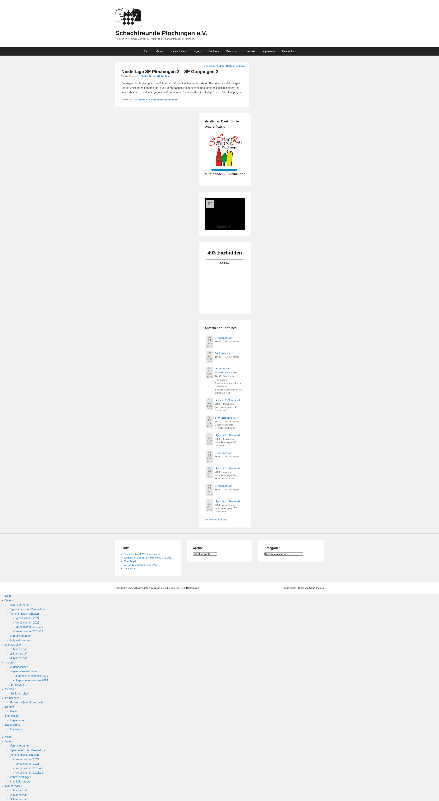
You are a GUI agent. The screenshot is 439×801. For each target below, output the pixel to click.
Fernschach (232, 51)
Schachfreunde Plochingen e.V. (161, 33)
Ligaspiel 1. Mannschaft (228, 400)
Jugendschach (19, 667)
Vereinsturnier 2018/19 (29, 631)
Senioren (214, 51)
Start (146, 51)
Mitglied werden (20, 640)
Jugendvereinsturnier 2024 (31, 680)
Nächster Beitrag (235, 66)
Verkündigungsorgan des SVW (140, 564)
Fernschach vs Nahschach (26, 702)
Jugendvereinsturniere (24, 671)
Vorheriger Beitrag (214, 66)
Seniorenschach (223, 337)
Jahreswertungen (20, 635)
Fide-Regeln (130, 561)
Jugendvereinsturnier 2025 (31, 675)
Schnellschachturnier (226, 417)
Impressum (269, 51)
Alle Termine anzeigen (216, 519)
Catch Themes (316, 588)
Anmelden (129, 568)
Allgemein (156, 99)
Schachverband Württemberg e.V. (142, 554)
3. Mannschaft (18, 658)
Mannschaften (178, 51)
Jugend (197, 51)
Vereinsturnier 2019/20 (29, 626)
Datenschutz (289, 51)
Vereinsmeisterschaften (24, 613)
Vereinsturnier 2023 (27, 622)
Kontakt (251, 51)
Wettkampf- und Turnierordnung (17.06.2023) (148, 557)
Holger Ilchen (164, 76)
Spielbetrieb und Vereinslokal (28, 609)
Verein (159, 51)
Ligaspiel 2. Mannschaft (228, 435)
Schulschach (18, 684)
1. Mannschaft (18, 649)
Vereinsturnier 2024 (27, 618)
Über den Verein (20, 604)
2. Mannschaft (143, 99)
